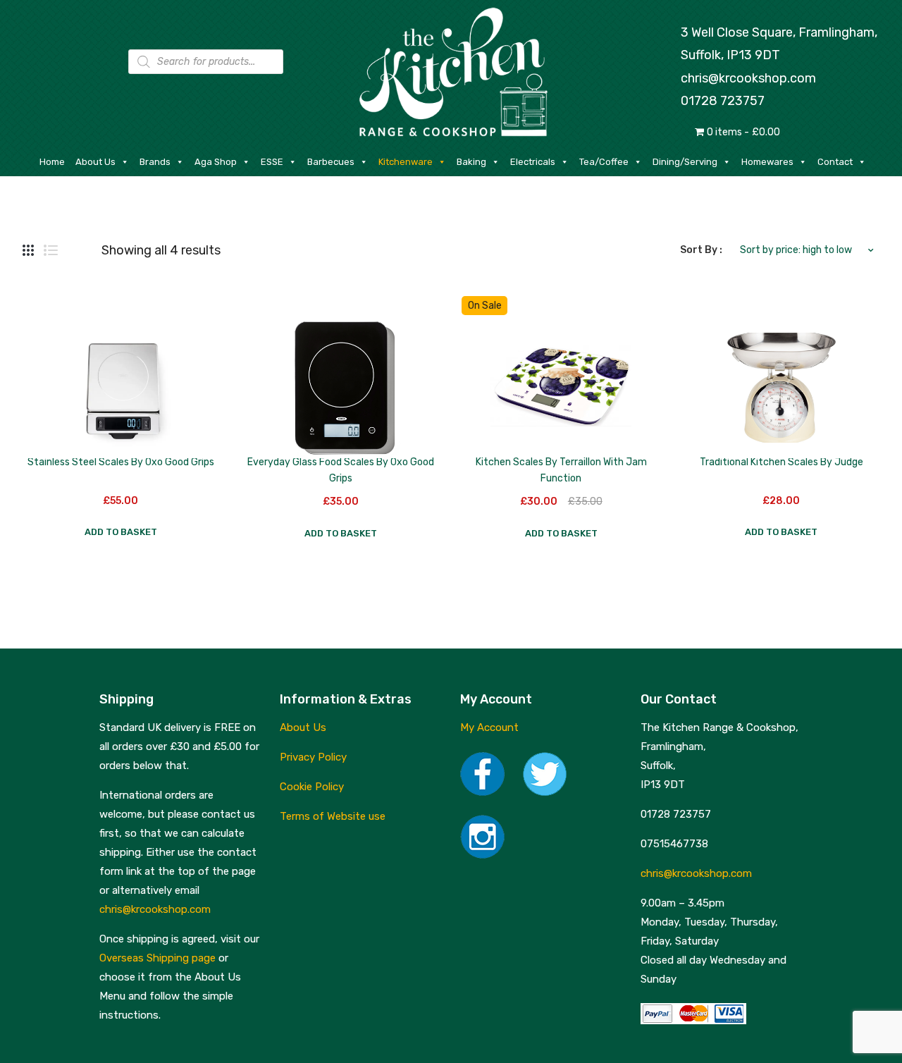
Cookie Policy (312, 786)
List (51, 250)
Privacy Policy (313, 757)
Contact (835, 161)
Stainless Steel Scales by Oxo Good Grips (120, 462)
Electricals (532, 161)
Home (52, 161)
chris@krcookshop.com (748, 78)
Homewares (767, 161)
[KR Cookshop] (451, 70)
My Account (489, 727)
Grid (28, 250)
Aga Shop (215, 161)
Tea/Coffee (604, 161)
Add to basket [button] (121, 532)
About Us (95, 161)
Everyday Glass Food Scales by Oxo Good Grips (340, 470)
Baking (471, 161)
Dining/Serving (685, 161)
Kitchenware (405, 161)
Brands (155, 161)
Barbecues (330, 161)
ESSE (272, 161)
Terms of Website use (332, 816)
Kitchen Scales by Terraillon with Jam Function (561, 470)
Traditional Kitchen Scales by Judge (781, 462)
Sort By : (701, 250)
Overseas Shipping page (157, 958)
